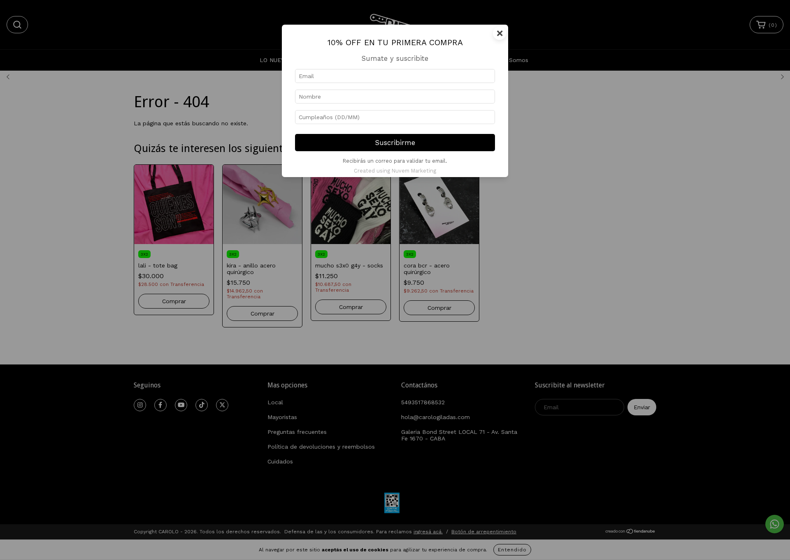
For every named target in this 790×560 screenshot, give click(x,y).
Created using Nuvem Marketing (395, 171)
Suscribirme (395, 142)
